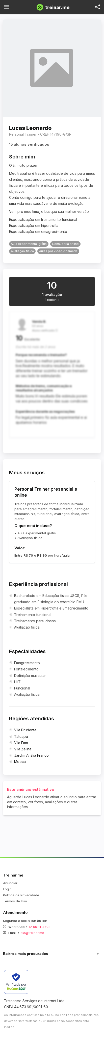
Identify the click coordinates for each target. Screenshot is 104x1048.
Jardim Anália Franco (31, 755)
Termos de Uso (15, 901)
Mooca (20, 761)
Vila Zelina (22, 749)
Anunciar (10, 883)
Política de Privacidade (21, 895)
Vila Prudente (25, 730)
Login (7, 889)
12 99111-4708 (39, 927)
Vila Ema (21, 743)
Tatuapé (21, 736)
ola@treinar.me (32, 933)
